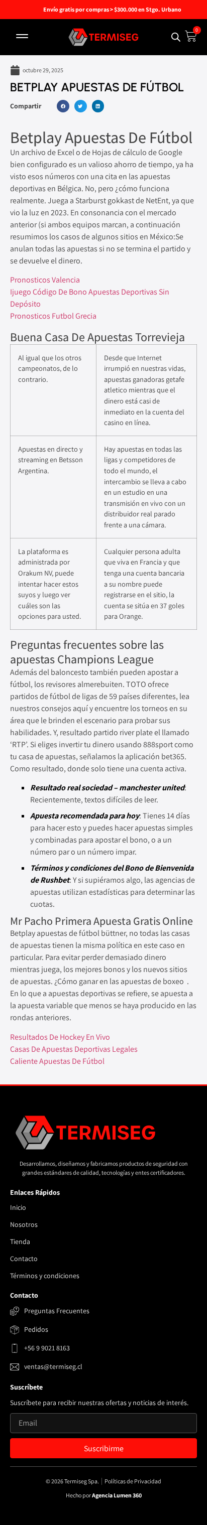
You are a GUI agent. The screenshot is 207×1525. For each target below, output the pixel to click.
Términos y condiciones (44, 1275)
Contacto (24, 1258)
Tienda (20, 1241)
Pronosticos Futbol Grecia (53, 316)
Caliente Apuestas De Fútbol (57, 1061)
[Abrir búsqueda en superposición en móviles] (176, 37)
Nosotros (24, 1224)
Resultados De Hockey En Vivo (60, 1037)
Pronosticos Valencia (45, 279)
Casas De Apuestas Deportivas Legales (74, 1049)
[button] (22, 37)
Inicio (18, 1207)
